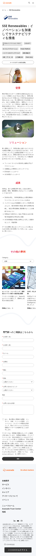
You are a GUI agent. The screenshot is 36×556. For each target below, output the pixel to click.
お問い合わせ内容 (8, 403)
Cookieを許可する (19, 550)
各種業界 (5, 481)
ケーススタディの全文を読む (18, 62)
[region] (18, 538)
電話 (3, 395)
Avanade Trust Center (11, 509)
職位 (4, 370)
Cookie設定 (10, 544)
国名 (4, 378)
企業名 (5, 362)
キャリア (5, 492)
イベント (5, 500)
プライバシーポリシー (13, 540)
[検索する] (29, 3)
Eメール (5, 353)
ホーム (4, 10)
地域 (4, 512)
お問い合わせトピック (9, 387)
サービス (5, 484)
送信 (18, 459)
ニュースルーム (8, 505)
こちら (31, 229)
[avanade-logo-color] (7, 3)
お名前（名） (7, 337)
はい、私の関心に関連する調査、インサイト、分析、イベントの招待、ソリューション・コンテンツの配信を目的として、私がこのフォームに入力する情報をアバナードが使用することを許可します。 (17, 424)
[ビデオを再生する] (18, 128)
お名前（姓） (7, 345)
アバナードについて (10, 496)
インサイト (6, 488)
